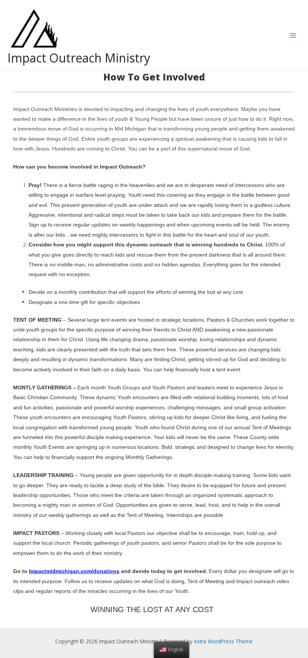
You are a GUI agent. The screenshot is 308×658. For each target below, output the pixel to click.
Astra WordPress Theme (223, 641)
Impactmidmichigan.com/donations (74, 571)
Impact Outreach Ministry (79, 58)
